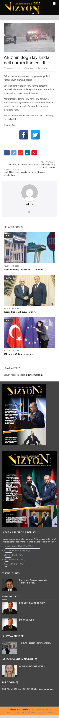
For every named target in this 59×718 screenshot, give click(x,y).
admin (30, 68)
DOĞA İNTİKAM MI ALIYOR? (32, 603)
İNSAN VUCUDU (26, 619)
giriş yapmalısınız (34, 375)
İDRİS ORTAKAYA (11, 596)
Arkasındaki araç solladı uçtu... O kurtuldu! (23, 269)
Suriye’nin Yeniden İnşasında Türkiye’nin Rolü (33, 581)
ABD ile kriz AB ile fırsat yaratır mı (19, 354)
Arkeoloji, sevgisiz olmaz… (32, 666)
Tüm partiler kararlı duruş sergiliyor (20, 312)
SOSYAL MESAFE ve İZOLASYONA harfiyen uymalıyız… (28, 689)
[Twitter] (35, 135)
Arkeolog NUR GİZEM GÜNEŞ (19, 659)
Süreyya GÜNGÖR (13, 636)
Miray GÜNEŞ (10, 682)
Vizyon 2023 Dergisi (19, 709)
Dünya (44, 68)
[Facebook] (24, 135)
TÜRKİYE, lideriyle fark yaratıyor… (35, 643)
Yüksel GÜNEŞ (11, 573)
